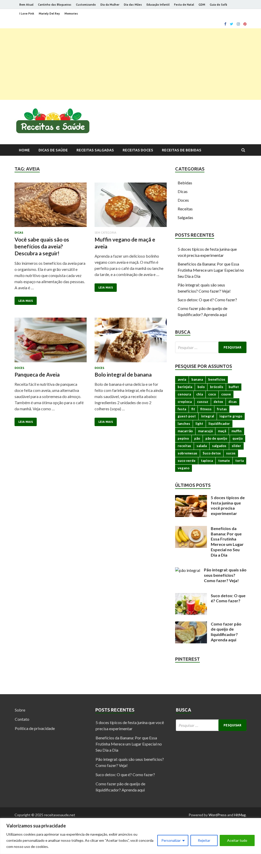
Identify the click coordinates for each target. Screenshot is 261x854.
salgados (219, 446)
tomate (224, 461)
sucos (231, 453)
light (199, 424)
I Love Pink (26, 13)
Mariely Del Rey (49, 13)
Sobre (20, 709)
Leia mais (25, 300)
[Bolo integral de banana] (131, 342)
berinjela (185, 387)
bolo (201, 387)
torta (239, 461)
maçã (222, 431)
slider (236, 446)
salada (202, 446)
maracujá (205, 431)
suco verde (186, 461)
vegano (183, 468)
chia (199, 394)
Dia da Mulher (109, 4)
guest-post (187, 416)
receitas (184, 446)
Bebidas (185, 182)
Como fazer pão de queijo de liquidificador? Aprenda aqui (226, 631)
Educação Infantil (158, 4)
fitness (206, 409)
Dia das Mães (133, 4)
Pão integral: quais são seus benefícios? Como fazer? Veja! (225, 575)
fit (193, 409)
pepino (183, 438)
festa (182, 409)
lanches (184, 424)
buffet (234, 387)
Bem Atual (26, 4)
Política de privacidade (35, 728)
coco (212, 394)
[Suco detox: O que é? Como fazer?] (191, 596)
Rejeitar (204, 840)
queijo (237, 438)
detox (218, 402)
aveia (182, 379)
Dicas (19, 232)
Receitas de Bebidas (181, 150)
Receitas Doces (138, 150)
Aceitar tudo (237, 840)
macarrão (185, 431)
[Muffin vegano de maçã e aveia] (131, 207)
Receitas (185, 208)
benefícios (216, 379)
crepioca (185, 402)
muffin (236, 431)
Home (24, 150)
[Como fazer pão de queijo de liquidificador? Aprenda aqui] (191, 624)
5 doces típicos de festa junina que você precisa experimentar (228, 505)
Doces (19, 367)
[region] (130, 836)
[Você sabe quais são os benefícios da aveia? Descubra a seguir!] (51, 207)
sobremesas (187, 453)
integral (207, 416)
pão (197, 438)
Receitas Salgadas (95, 150)
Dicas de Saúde (53, 150)
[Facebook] (225, 24)
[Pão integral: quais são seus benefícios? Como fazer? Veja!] (187, 570)
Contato (22, 719)
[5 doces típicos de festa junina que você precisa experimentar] (191, 498)
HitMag (240, 815)
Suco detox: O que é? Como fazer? (207, 299)
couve (226, 394)
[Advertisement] (130, 64)
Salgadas (185, 217)
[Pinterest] (245, 24)
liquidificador (219, 424)
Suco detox (212, 453)
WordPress (217, 815)
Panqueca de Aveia (37, 374)
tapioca (207, 461)
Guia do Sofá (218, 4)
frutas (222, 409)
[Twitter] (231, 24)
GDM (202, 4)
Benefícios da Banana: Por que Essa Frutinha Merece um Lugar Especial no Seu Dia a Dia (211, 270)
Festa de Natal (184, 4)
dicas (232, 402)
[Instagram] (238, 24)
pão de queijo (216, 438)
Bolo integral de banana (123, 374)
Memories (71, 13)
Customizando (86, 4)
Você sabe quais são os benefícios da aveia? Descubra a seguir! (42, 246)
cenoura (184, 394)
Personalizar (171, 840)
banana (197, 379)
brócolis (216, 387)
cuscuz (202, 402)
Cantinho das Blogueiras (54, 4)
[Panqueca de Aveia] (51, 342)
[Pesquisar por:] (210, 347)
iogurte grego (230, 416)
